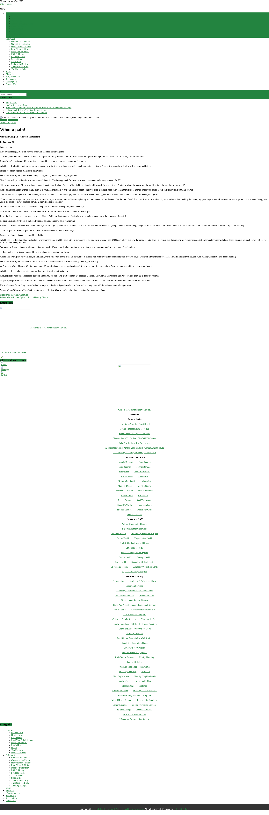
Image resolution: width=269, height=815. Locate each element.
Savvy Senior (17, 59)
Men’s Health (17, 29)
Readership (11, 79)
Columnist (10, 39)
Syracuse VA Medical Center (145, 567)
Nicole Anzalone (145, 490)
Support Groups (124, 709)
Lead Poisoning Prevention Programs (134, 695)
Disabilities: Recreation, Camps (134, 643)
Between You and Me (20, 41)
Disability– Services (134, 633)
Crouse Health (123, 538)
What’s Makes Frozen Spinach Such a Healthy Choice (24, 297)
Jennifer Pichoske (142, 471)
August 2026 (11, 102)
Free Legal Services (127, 671)
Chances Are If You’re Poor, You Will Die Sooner (134, 438)
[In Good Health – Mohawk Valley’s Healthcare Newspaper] (1, 6)
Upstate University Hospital (134, 571)
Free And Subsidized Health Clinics (134, 667)
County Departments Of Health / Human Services (134, 624)
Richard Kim (127, 495)
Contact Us (11, 84)
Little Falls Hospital (134, 548)
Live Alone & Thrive (20, 49)
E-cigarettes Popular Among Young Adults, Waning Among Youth (134, 448)
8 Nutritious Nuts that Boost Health (134, 424)
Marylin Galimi (144, 486)
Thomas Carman (124, 510)
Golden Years (17, 16)
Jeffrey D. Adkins (181, 809)
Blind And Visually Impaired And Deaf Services (134, 605)
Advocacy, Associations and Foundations (134, 590)
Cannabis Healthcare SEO (143, 609)
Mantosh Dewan (125, 486)
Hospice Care (128, 686)
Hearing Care (124, 681)
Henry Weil (124, 471)
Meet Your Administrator (22, 24)
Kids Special (16, 21)
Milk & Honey (17, 54)
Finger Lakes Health (143, 538)
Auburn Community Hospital (135, 524)
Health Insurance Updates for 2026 (134, 433)
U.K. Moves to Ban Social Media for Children (26, 112)
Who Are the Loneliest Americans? (134, 443)
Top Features (17, 34)
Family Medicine (134, 662)
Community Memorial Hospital (144, 533)
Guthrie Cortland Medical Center (134, 543)
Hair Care (146, 671)
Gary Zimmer (125, 467)
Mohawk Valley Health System (134, 552)
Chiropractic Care (149, 619)
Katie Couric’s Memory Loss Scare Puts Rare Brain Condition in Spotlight (38, 107)
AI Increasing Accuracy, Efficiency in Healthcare (134, 452)
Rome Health (120, 562)
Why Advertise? (13, 76)
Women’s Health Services (134, 714)
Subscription (11, 82)
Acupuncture (118, 581)
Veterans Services (144, 709)
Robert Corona (124, 500)
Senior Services (120, 705)
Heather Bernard (143, 467)
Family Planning (146, 657)
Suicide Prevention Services (144, 705)
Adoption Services (134, 586)
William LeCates (134, 514)
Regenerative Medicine (147, 700)
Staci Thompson (143, 500)
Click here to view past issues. (13, 352)
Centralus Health (118, 533)
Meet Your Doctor (19, 26)
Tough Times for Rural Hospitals (134, 429)
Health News (17, 19)
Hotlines (143, 686)
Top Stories (13, 120)
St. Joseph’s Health (119, 567)
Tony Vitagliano (144, 505)
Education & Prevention (134, 648)
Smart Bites (16, 61)
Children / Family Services (124, 619)
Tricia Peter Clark (144, 510)
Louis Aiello (145, 481)
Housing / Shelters (120, 690)
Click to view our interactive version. (134, 410)
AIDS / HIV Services (124, 595)
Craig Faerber (145, 462)
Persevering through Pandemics (14, 295)
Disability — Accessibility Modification (134, 638)
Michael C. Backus (124, 490)
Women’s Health (18, 36)
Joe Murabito (127, 476)
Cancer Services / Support (134, 614)
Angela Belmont (125, 462)
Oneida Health (125, 557)
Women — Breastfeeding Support (134, 719)
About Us (10, 74)
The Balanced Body (20, 66)
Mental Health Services (122, 700)
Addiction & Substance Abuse (142, 581)
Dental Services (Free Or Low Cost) (135, 629)
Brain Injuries (120, 609)
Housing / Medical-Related (145, 690)
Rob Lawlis (143, 495)
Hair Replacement (121, 676)
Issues (8, 71)
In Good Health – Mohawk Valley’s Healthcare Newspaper (117, 809)
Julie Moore (143, 476)
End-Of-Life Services (124, 657)
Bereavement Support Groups (134, 600)
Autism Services (146, 595)
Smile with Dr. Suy (19, 64)
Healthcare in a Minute (21, 46)
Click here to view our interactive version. (48, 328)
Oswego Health (143, 557)
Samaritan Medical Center (142, 562)
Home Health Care (143, 681)
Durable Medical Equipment (134, 652)
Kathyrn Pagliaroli (126, 481)
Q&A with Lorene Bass (16, 105)
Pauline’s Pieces (18, 56)
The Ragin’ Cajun (19, 69)
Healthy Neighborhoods (145, 676)
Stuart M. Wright (124, 505)
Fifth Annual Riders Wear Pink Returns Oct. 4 (26, 110)
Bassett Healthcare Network (134, 529)
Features (9, 13)
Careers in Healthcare (20, 44)
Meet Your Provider (20, 51)
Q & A (14, 31)
